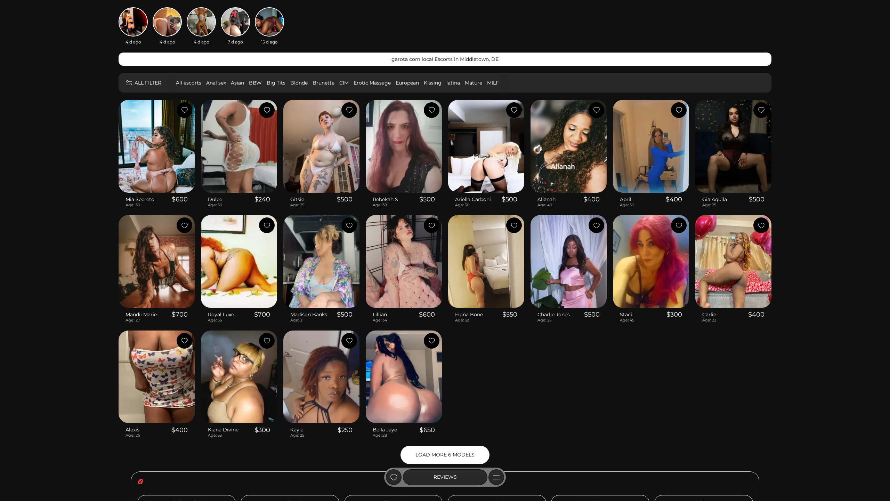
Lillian (380, 314)
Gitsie (297, 199)
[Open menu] (496, 477)
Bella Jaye (385, 430)
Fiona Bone (469, 314)
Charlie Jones (553, 314)
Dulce (215, 199)
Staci (626, 314)
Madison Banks (308, 314)
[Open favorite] (394, 477)
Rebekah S (385, 199)
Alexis (132, 430)
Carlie (709, 314)
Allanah (546, 199)
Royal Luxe (221, 314)
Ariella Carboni (473, 199)
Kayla (297, 430)
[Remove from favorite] (184, 110)
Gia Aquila (714, 199)
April (625, 199)
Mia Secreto (140, 199)
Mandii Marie (141, 314)
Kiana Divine (223, 430)
